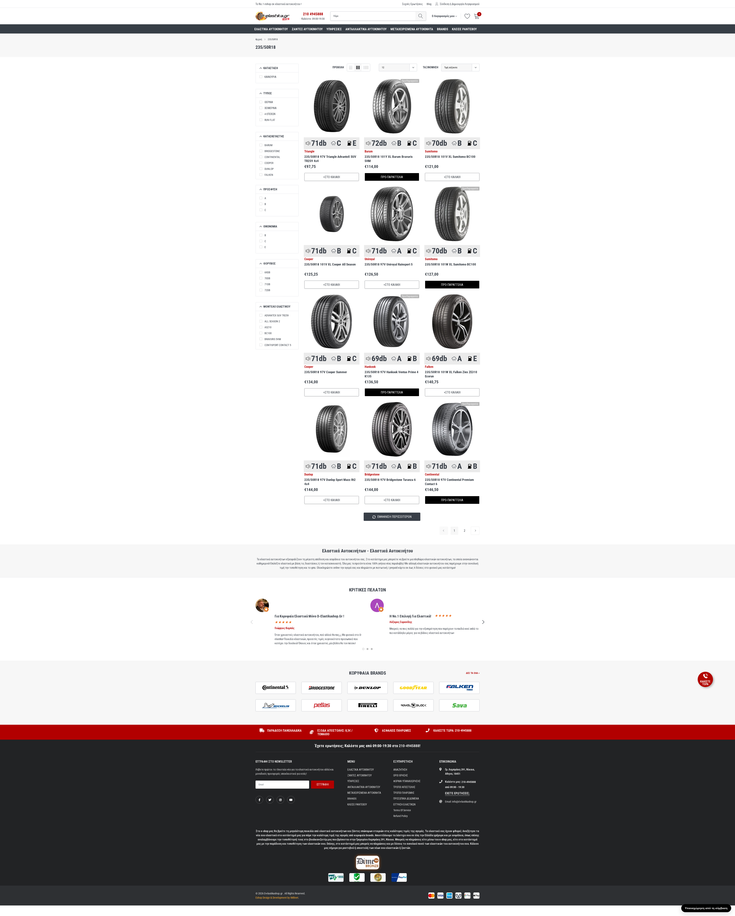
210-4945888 (409, 745)
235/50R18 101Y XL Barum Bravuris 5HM (389, 159)
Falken (269, 174)
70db (267, 278)
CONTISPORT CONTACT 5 (278, 345)
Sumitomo (431, 151)
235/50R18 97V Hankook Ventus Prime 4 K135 (391, 374)
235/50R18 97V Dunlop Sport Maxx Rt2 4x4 (330, 482)
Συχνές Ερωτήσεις (412, 4)
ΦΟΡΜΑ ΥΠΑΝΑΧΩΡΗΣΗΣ (407, 781)
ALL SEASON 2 (272, 321)
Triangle (309, 151)
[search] (420, 16)
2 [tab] (367, 649)
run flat (270, 119)
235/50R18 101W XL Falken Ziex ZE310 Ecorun (451, 374)
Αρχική (259, 39)
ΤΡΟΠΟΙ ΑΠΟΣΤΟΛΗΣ (404, 787)
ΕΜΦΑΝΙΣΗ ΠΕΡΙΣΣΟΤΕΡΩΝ (394, 517)
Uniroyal (370, 259)
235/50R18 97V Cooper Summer (325, 372)
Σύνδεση (444, 4)
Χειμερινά (271, 108)
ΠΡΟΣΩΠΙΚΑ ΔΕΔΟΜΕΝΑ (406, 798)
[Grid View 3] (358, 67)
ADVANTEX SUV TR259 (277, 315)
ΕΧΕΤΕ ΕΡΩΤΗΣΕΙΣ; (457, 793)
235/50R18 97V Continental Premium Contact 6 (449, 482)
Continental (272, 157)
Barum (269, 145)
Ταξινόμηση (430, 67)
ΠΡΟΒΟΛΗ (338, 67)
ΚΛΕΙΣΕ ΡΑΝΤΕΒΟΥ (464, 29)
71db (267, 284)
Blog (429, 4)
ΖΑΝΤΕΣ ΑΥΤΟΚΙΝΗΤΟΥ (307, 29)
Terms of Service (402, 810)
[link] (331, 106)
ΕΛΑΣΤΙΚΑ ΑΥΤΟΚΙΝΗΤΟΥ (271, 29)
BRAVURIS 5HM (273, 339)
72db (267, 290)
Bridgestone (272, 151)
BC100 (268, 333)
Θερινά (269, 102)
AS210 (268, 327)
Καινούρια (270, 76)
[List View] (350, 67)
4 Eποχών (270, 114)
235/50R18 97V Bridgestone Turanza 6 (390, 480)
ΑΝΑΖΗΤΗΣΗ (400, 769)
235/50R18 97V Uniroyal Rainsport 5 (389, 264)
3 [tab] (372, 649)
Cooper (269, 162)
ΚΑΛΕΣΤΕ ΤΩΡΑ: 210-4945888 (452, 730)
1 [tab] (363, 649)
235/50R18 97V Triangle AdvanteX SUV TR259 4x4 (330, 159)
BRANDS (442, 29)
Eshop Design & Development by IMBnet (277, 897)
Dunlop (269, 168)
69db (267, 272)
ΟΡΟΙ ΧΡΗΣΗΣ (400, 775)
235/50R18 (273, 39)
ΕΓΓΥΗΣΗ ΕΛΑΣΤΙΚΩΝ (404, 804)
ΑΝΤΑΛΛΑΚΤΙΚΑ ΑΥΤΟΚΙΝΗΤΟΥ (366, 29)
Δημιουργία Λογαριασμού (465, 4)
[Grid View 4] (366, 67)
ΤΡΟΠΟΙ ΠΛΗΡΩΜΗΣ (403, 792)
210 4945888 (313, 14)
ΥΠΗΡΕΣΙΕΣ (334, 29)
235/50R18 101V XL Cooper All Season (330, 264)
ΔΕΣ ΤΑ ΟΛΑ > (472, 673)
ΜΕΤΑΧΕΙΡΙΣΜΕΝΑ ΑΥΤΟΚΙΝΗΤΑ (411, 29)
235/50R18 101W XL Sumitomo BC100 (450, 264)
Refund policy (400, 815)
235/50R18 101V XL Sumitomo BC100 (450, 157)
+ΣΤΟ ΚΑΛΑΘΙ (331, 177)
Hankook (370, 366)
